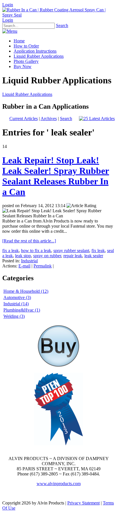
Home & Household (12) (25, 291)
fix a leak (10, 250)
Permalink (43, 265)
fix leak (98, 250)
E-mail (24, 265)
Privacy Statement (83, 502)
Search (62, 25)
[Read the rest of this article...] (29, 240)
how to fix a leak (36, 250)
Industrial (29, 260)
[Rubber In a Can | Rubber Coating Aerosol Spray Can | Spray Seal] (58, 15)
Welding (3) (14, 316)
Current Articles (23, 118)
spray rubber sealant (71, 250)
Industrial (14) (16, 303)
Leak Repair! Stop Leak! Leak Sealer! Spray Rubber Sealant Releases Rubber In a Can (55, 176)
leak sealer (93, 255)
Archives (49, 118)
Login (7, 4)
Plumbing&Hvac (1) (21, 310)
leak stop (23, 255)
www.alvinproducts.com (59, 483)
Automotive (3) (17, 297)
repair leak (72, 255)
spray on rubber (47, 255)
